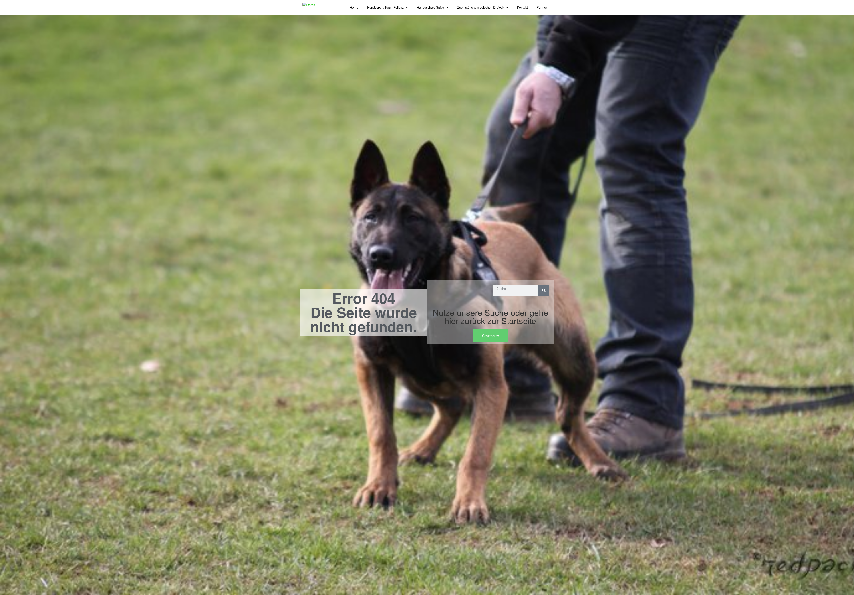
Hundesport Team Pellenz (385, 7)
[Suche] (543, 290)
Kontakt (522, 7)
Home (354, 7)
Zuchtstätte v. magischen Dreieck (480, 7)
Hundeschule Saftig (430, 7)
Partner (542, 7)
